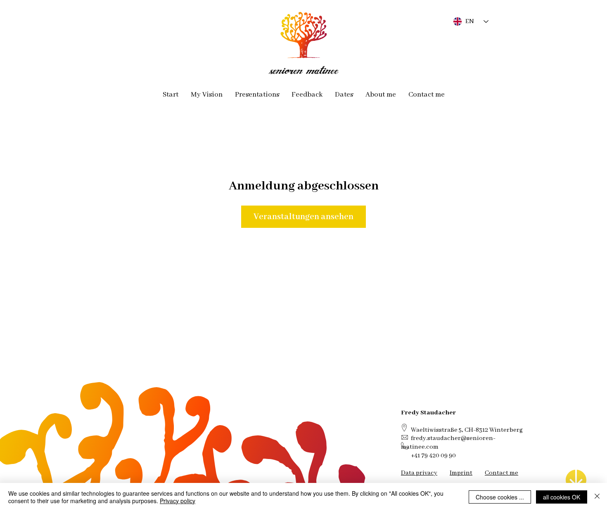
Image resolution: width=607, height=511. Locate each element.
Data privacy (419, 473)
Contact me (501, 473)
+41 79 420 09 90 (433, 455)
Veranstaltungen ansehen (303, 216)
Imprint (461, 473)
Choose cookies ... (500, 497)
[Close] (597, 497)
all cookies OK (561, 497)
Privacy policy (177, 501)
